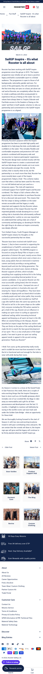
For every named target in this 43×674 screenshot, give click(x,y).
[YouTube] (12, 644)
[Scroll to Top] (39, 662)
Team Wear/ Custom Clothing (13, 586)
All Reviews (6, 576)
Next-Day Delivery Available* (33, 1)
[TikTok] (17, 644)
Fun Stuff (12, 14)
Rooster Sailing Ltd (14, 658)
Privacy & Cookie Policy (11, 615)
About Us (5, 573)
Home (2, 14)
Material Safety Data (9, 621)
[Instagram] (7, 644)
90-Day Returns (7, 1)
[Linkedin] (22, 644)
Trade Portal (6, 593)
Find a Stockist (7, 583)
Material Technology (9, 625)
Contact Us (6, 604)
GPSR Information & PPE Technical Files (17, 618)
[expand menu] (4, 7)
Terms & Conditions (9, 611)
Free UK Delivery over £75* (18, 1)
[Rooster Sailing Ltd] (21, 7)
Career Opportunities (10, 579)
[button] (37, 6)
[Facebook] (2, 644)
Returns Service (8, 608)
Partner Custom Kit (9, 590)
